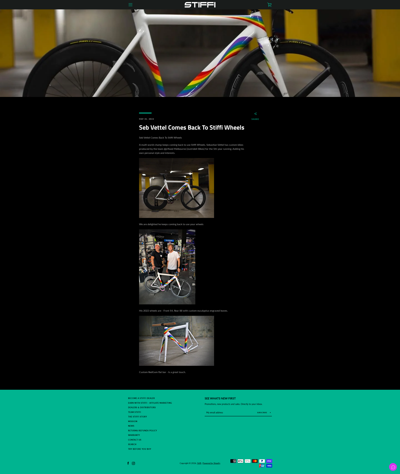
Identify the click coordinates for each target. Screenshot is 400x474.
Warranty (134, 435)
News (131, 426)
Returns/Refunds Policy (142, 430)
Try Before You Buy (139, 449)
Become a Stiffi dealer (141, 398)
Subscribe (262, 412)
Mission (132, 421)
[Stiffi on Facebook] (128, 462)
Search (132, 444)
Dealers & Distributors (142, 407)
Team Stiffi (134, 412)
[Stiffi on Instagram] (133, 462)
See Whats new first (220, 398)
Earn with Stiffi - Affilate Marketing (150, 403)
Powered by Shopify (211, 463)
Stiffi (199, 463)
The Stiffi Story (137, 417)
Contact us (134, 440)
